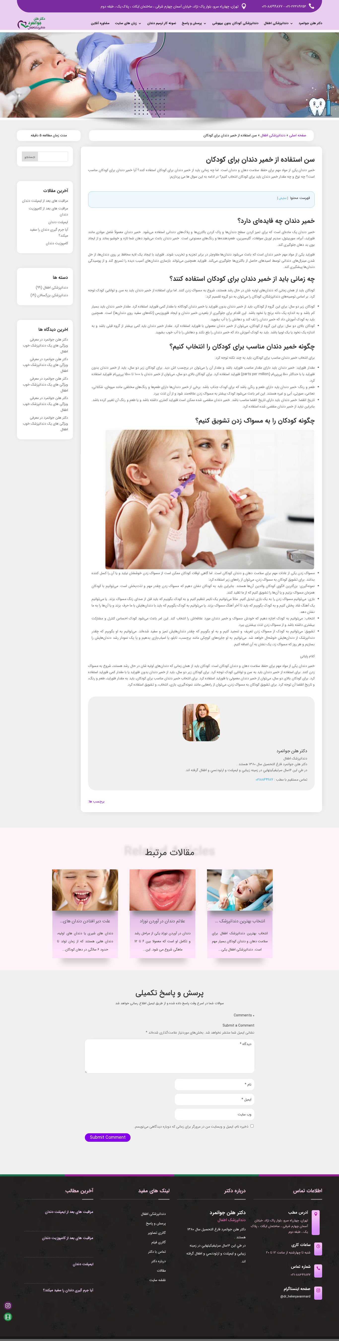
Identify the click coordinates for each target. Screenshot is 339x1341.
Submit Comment (108, 1137)
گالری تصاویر (157, 1233)
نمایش (282, 198)
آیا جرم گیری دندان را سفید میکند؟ (68, 1290)
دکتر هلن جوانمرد (310, 23)
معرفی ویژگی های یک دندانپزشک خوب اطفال (45, 345)
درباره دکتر (158, 1261)
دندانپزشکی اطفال (276, 23)
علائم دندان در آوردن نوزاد (162, 921)
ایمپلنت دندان (58, 222)
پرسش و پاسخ (192, 23)
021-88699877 (272, 6)
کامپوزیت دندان (57, 243)
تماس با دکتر (157, 1252)
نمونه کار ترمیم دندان (161, 23)
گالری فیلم (158, 1243)
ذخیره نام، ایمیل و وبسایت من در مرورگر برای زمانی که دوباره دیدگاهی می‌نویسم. (191, 1126)
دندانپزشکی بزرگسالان (52, 295)
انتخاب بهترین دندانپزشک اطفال (236, 921)
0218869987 (264, 779)
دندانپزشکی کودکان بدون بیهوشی (235, 23)
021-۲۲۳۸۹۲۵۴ (296, 6)
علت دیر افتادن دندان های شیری (81, 921)
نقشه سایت (157, 1280)
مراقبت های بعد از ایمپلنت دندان (45, 200)
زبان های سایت (126, 23)
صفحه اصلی (297, 135)
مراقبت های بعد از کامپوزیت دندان (67, 1238)
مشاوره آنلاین (100, 23)
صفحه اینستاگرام (297, 1289)
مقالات (161, 1271)
